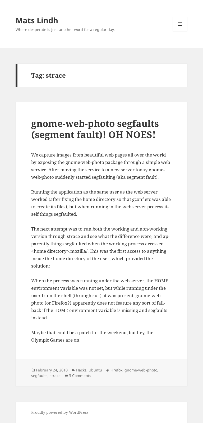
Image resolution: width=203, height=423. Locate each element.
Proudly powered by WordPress (59, 412)
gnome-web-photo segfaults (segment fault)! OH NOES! (95, 129)
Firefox (116, 370)
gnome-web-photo (140, 370)
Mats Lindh (37, 20)
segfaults (39, 375)
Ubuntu (95, 370)
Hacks (81, 370)
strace (55, 375)
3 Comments (80, 375)
